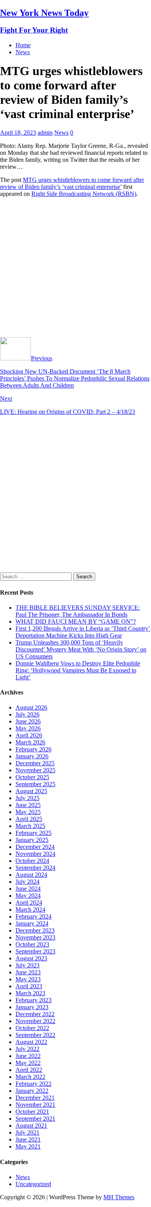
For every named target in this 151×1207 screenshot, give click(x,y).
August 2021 (31, 1125)
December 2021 (35, 1097)
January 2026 (31, 756)
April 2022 (28, 1069)
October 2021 (32, 1111)
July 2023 (27, 965)
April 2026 (28, 735)
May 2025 (28, 812)
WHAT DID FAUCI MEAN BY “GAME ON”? (75, 621)
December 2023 (35, 930)
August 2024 (31, 874)
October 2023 (32, 944)
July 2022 (27, 1049)
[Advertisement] (75, 270)
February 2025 (33, 833)
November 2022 (35, 1021)
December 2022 (35, 1014)
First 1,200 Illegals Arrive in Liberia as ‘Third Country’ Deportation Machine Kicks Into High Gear (82, 632)
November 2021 (35, 1104)
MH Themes (118, 1197)
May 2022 (28, 1063)
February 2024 (33, 916)
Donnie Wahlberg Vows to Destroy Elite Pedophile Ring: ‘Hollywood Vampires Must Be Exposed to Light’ (77, 670)
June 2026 (28, 721)
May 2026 (28, 728)
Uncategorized (33, 1184)
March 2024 (30, 909)
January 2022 (31, 1090)
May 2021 (28, 1146)
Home (23, 45)
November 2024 (35, 853)
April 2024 (28, 902)
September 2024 (35, 867)
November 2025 (35, 770)
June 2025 (28, 805)
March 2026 (30, 742)
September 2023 (35, 951)
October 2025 (32, 777)
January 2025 (31, 840)
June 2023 (28, 972)
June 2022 (28, 1056)
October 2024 (32, 860)
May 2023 (28, 979)
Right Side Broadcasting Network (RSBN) (83, 193)
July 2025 (27, 798)
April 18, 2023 (18, 132)
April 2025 (28, 819)
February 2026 (33, 749)
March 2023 (30, 993)
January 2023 (31, 1007)
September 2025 (35, 784)
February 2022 (33, 1083)
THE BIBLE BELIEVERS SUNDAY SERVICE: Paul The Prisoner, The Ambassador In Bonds (77, 611)
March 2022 (30, 1076)
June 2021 (28, 1139)
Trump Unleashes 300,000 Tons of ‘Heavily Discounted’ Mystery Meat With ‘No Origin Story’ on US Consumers (80, 649)
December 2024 (35, 847)
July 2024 (27, 881)
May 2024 (28, 895)
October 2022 (32, 1028)
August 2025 (31, 791)
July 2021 (27, 1132)
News (22, 52)
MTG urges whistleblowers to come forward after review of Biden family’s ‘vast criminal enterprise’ (72, 183)
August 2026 (31, 707)
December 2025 (35, 763)
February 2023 (33, 1000)
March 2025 (30, 826)
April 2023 (28, 986)
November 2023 (35, 937)
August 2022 (31, 1042)
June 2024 (28, 888)
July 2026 (27, 714)
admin (45, 132)
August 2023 (31, 958)
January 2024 (31, 923)
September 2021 (35, 1118)
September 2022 (35, 1035)
